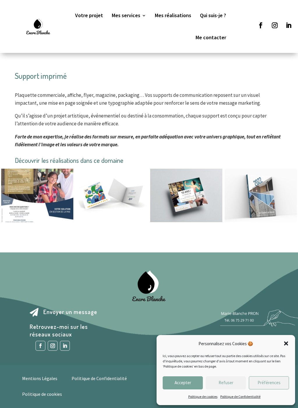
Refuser (226, 382)
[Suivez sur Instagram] (275, 25)
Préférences (269, 382)
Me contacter (211, 37)
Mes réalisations (173, 15)
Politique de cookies (202, 396)
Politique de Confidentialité (240, 396)
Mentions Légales (39, 378)
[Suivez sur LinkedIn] (289, 25)
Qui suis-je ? (213, 15)
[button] (286, 343)
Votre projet (89, 15)
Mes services (126, 15)
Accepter (183, 382)
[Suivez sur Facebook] (261, 25)
